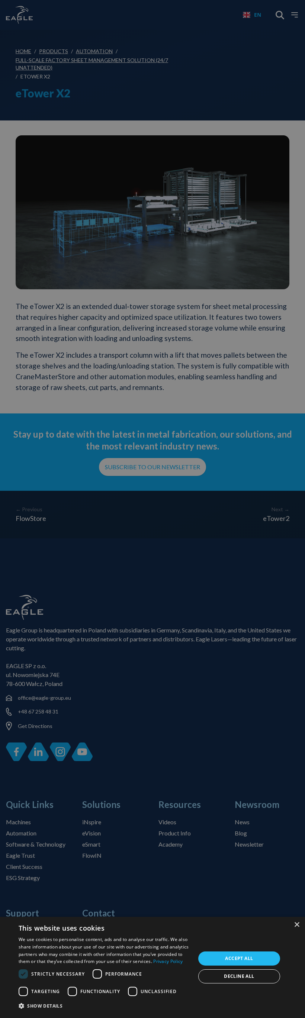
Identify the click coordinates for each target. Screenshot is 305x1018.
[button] (104, 1006)
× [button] (296, 925)
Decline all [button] (239, 976)
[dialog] (152, 967)
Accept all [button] (239, 958)
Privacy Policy (168, 961)
